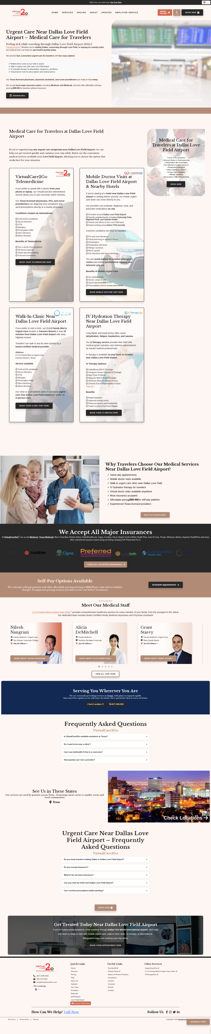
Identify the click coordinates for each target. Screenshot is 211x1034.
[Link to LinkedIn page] (178, 1012)
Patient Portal (113, 971)
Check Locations (94, 704)
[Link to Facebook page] (167, 1012)
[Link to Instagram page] (170, 1012)
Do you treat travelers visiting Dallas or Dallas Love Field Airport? (94, 859)
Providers (74, 990)
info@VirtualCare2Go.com (47, 982)
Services (74, 971)
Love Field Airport (77, 1000)
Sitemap (35, 1019)
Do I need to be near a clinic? (77, 744)
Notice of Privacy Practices (118, 974)
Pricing (73, 974)
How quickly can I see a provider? (79, 760)
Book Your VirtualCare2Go (155, 515)
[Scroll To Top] (207, 1030)
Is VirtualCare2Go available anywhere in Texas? (86, 736)
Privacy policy (24, 1019)
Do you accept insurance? (76, 867)
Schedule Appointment (164, 585)
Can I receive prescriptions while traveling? (84, 891)
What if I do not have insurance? (79, 875)
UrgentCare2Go (151, 968)
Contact (111, 990)
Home (73, 968)
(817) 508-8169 (117, 704)
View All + (90, 386)
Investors (111, 984)
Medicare (34, 537)
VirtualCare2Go (13, 47)
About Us (74, 981)
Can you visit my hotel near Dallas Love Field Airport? (88, 883)
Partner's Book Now (82, 1003)
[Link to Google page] (174, 1012)
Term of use (12, 1019)
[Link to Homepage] (20, 12)
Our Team (75, 987)
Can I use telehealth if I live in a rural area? (83, 752)
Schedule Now (19, 95)
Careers (111, 981)
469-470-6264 (42, 979)
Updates (74, 984)
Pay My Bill (112, 968)
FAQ (72, 978)
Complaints (112, 978)
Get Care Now (116, 2)
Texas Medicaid (46, 537)
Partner (111, 987)
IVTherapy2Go (150, 974)
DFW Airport (75, 997)
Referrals (74, 993)
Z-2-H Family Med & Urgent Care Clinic (52, 612)
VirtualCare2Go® (184, 1019)
